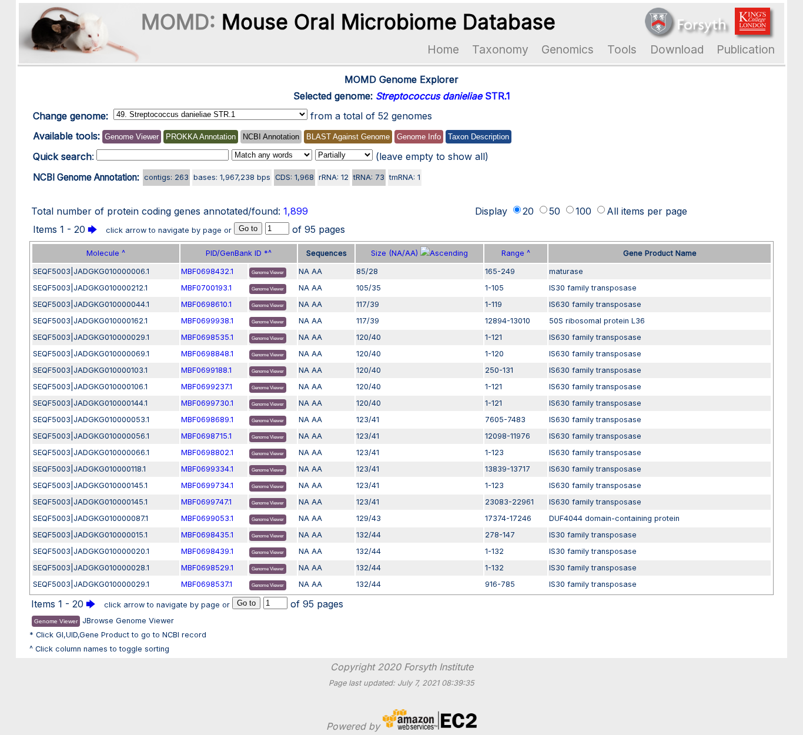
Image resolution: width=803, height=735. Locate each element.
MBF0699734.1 (207, 485)
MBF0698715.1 (206, 436)
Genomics (567, 49)
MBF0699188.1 (206, 370)
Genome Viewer (132, 136)
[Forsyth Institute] (685, 31)
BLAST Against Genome (348, 136)
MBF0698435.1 (207, 534)
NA (304, 271)
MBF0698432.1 (207, 271)
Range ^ (515, 253)
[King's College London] (752, 31)
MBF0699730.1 (207, 403)
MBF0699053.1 (207, 518)
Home (443, 49)
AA (317, 271)
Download (677, 49)
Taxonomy (500, 49)
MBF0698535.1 (207, 337)
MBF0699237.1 (206, 386)
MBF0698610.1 (206, 304)
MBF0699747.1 (206, 501)
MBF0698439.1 (207, 551)
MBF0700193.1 (206, 287)
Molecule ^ (105, 253)
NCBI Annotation (271, 136)
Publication (746, 49)
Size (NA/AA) (395, 253)
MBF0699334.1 (207, 469)
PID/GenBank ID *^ (239, 253)
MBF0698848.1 (207, 353)
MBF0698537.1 (206, 584)
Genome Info (419, 136)
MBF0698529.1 (207, 567)
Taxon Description (478, 136)
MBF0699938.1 (207, 320)
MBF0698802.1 (207, 452)
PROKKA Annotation (201, 136)
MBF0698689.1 (207, 419)
